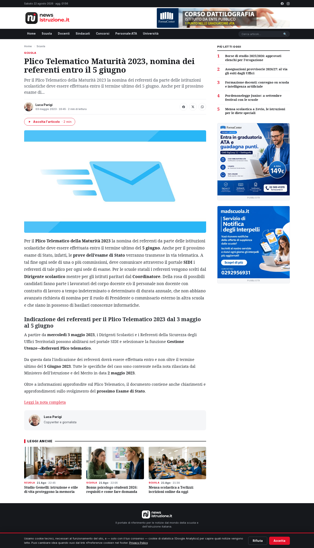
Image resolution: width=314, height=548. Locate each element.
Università (150, 33)
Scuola (47, 33)
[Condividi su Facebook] (183, 107)
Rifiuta (258, 540)
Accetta (279, 540)
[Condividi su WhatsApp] (202, 107)
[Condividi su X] (193, 107)
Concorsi (102, 33)
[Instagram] (288, 3)
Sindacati (83, 33)
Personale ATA (126, 33)
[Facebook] (282, 3)
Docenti (64, 33)
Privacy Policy (138, 542)
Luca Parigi (44, 105)
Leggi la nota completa (45, 402)
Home (31, 33)
